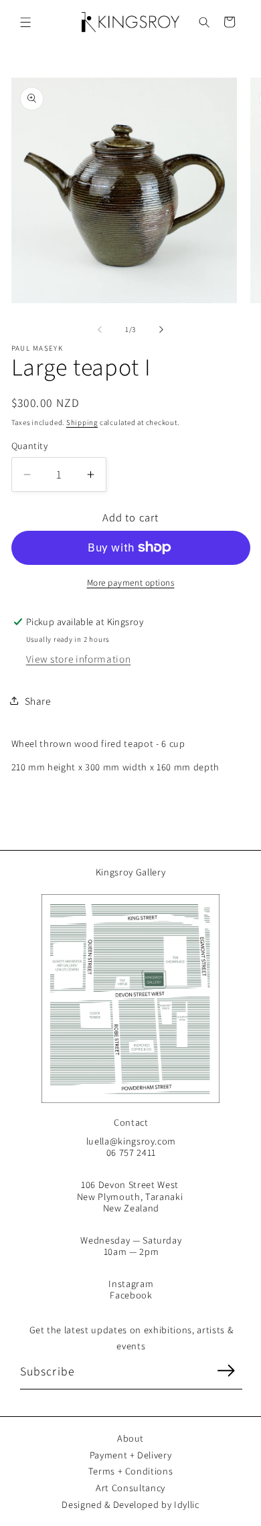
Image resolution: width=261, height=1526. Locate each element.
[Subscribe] (225, 1371)
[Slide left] (99, 329)
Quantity (29, 445)
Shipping (82, 422)
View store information (78, 658)
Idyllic (186, 1504)
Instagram (130, 1283)
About (130, 1438)
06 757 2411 (131, 1152)
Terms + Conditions (130, 1470)
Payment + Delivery (131, 1454)
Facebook (131, 1294)
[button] (25, 21)
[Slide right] (161, 329)
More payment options (131, 582)
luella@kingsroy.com (131, 1140)
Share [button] (38, 700)
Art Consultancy (130, 1487)
